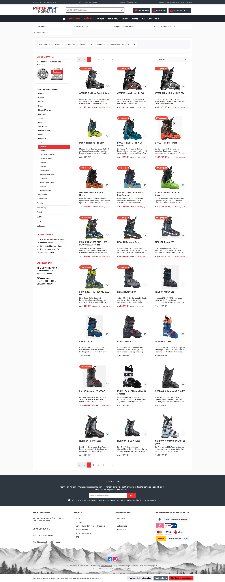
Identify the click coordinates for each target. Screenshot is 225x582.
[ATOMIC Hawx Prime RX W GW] (170, 78)
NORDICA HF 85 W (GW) (128, 441)
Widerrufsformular (83, 533)
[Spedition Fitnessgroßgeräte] (186, 538)
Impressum (121, 530)
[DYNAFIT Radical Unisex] (170, 128)
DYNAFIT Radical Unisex (166, 143)
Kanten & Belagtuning (47, 175)
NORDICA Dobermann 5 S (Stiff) (170, 391)
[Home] (66, 18)
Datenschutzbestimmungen (90, 500)
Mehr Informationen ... (94, 578)
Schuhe (40, 203)
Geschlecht (84, 44)
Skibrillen (43, 163)
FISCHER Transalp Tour (128, 242)
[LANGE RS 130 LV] (170, 327)
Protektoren (43, 179)
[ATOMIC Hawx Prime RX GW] (132, 78)
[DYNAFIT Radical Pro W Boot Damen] (132, 128)
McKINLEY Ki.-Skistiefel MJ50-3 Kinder (132, 392)
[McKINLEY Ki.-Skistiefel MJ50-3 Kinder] (132, 376)
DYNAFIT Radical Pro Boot (91, 143)
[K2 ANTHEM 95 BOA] (132, 277)
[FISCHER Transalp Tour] (132, 227)
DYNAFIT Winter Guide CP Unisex (167, 193)
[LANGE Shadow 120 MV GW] (94, 376)
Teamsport (42, 118)
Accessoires (42, 199)
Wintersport (42, 195)
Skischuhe (43, 147)
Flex (70, 44)
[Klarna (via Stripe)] (160, 525)
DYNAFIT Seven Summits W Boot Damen (130, 193)
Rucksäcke (42, 102)
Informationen (123, 512)
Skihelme (43, 167)
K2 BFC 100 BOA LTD (164, 292)
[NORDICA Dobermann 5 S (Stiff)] (170, 376)
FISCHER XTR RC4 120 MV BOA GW (94, 293)
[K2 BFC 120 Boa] (94, 327)
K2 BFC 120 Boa (86, 341)
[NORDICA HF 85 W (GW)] (132, 426)
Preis (130, 44)
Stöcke (40, 135)
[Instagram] (115, 559)
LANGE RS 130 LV (163, 341)
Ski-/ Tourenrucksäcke (47, 155)
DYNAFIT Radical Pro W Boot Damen (130, 144)
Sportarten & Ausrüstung (47, 89)
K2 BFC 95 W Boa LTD (127, 341)
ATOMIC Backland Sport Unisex (94, 93)
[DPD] (178, 532)
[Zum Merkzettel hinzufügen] (107, 86)
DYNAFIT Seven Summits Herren (91, 193)
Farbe (57, 44)
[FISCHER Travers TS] (170, 227)
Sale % (39, 212)
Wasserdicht (115, 44)
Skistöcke (43, 151)
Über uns (120, 522)
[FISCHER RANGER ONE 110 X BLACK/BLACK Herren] (94, 227)
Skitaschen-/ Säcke (46, 159)
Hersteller (43, 44)
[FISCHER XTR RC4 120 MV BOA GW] (94, 277)
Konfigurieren (161, 578)
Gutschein (41, 226)
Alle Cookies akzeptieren (181, 578)
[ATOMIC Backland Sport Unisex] (94, 78)
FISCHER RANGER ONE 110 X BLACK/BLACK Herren (93, 243)
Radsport (41, 94)
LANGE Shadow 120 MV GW (92, 391)
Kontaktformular (53, 542)
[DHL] (161, 538)
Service (78, 512)
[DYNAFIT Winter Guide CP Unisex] (170, 177)
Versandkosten (106, 566)
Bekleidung (41, 208)
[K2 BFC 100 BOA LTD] (170, 277)
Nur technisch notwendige (140, 578)
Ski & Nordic (42, 139)
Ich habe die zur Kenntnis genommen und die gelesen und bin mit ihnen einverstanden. (114, 500)
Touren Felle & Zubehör (47, 182)
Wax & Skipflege (45, 171)
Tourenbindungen (45, 190)
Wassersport (43, 126)
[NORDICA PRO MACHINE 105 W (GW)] (170, 426)
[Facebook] (109, 559)
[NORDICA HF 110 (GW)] (94, 426)
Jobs (39, 221)
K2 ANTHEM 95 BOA (126, 292)
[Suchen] (121, 10)
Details (94, 112)
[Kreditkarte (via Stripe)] (164, 532)
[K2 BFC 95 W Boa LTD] (132, 327)
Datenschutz (122, 526)
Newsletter (121, 518)
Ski (41, 143)
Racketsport (42, 114)
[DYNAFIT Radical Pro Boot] (94, 128)
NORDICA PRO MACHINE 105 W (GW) (170, 442)
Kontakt (79, 522)
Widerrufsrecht (82, 530)
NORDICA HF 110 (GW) (90, 441)
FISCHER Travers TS (164, 242)
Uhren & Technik (44, 130)
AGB (125, 500)
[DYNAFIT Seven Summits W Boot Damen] (132, 177)
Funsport (41, 122)
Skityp (99, 44)
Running (41, 106)
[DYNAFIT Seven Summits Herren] (94, 177)
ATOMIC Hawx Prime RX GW (130, 93)
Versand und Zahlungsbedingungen (90, 526)
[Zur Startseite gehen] (46, 10)
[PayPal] (159, 519)
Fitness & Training (44, 110)
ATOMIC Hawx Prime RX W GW (169, 93)
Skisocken (43, 186)
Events (39, 217)
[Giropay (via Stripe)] (171, 525)
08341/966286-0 (41, 528)
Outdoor (41, 98)
